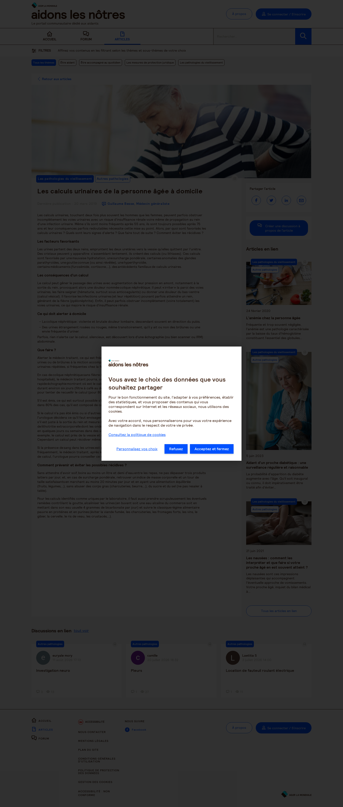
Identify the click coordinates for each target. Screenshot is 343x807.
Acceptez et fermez (212, 448)
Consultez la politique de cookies (137, 434)
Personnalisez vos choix (137, 448)
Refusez (176, 448)
